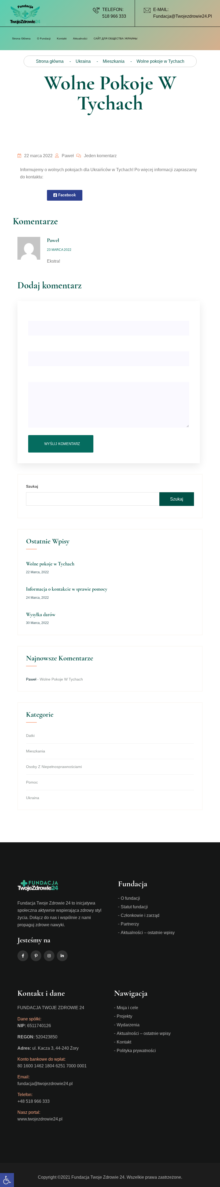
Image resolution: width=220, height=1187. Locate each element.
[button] (64, 195)
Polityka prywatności (136, 1050)
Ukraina (32, 798)
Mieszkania (35, 751)
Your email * (39, 344)
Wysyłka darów (40, 615)
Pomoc (32, 782)
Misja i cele (127, 1007)
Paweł (67, 155)
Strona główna (21, 38)
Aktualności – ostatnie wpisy (148, 932)
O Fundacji (43, 38)
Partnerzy (130, 924)
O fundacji (130, 898)
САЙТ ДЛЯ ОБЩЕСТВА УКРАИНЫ (115, 38)
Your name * (39, 314)
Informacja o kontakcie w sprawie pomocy (66, 589)
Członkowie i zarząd (140, 915)
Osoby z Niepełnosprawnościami (54, 767)
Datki (30, 735)
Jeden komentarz (100, 155)
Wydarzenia (128, 1025)
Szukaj (32, 486)
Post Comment (61, 444)
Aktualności (80, 38)
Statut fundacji (134, 907)
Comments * (39, 375)
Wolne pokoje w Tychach (50, 564)
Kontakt (62, 38)
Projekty (124, 1016)
